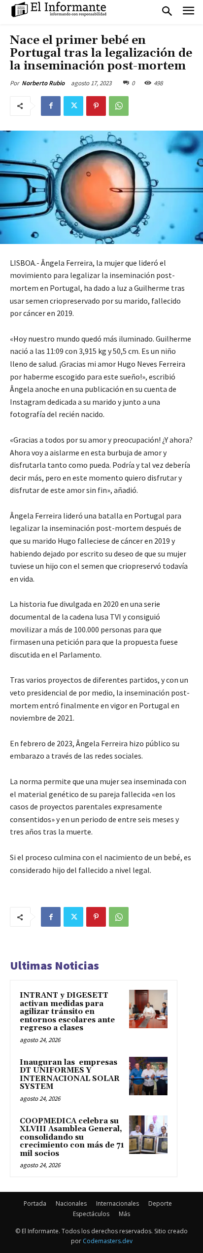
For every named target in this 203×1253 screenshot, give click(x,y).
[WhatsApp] (119, 106)
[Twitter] (73, 106)
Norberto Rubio (43, 83)
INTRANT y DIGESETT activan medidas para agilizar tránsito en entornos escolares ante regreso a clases (67, 1012)
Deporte (160, 1203)
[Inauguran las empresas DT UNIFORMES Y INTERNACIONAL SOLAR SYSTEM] (148, 1076)
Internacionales (117, 1203)
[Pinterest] (96, 106)
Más (124, 1214)
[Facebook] (51, 106)
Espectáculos (91, 1214)
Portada (35, 1203)
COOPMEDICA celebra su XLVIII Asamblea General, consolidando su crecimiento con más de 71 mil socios (72, 1137)
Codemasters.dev (108, 1241)
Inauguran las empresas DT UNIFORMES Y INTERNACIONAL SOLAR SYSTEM (70, 1075)
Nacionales (71, 1203)
